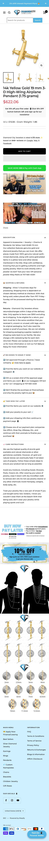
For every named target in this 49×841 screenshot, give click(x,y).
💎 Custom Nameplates (8, 766)
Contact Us (26, 341)
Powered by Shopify (17, 818)
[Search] (9, 12)
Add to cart (24, 151)
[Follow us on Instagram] (12, 800)
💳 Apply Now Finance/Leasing (10, 733)
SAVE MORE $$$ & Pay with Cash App (24, 168)
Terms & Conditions (35, 736)
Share (5, 228)
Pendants (7, 760)
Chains (6, 772)
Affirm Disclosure (34, 759)
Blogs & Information (36, 754)
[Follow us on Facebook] (6, 800)
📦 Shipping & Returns (13, 283)
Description (9, 237)
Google (30, 140)
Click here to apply (22, 363)
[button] (24, 159)
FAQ (29, 732)
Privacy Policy (33, 745)
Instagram (34, 381)
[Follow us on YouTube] (18, 800)
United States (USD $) (13, 811)
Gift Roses (7, 786)
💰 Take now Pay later (14, 401)
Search (38, 20)
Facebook (7, 143)
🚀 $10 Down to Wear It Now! (17, 355)
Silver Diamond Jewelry (10, 745)
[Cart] (44, 12)
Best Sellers (8, 739)
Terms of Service (34, 741)
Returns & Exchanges (36, 750)
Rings (5, 756)
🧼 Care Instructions (13, 444)
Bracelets (7, 777)
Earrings (6, 751)
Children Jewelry (10, 781)
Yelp (35, 140)
